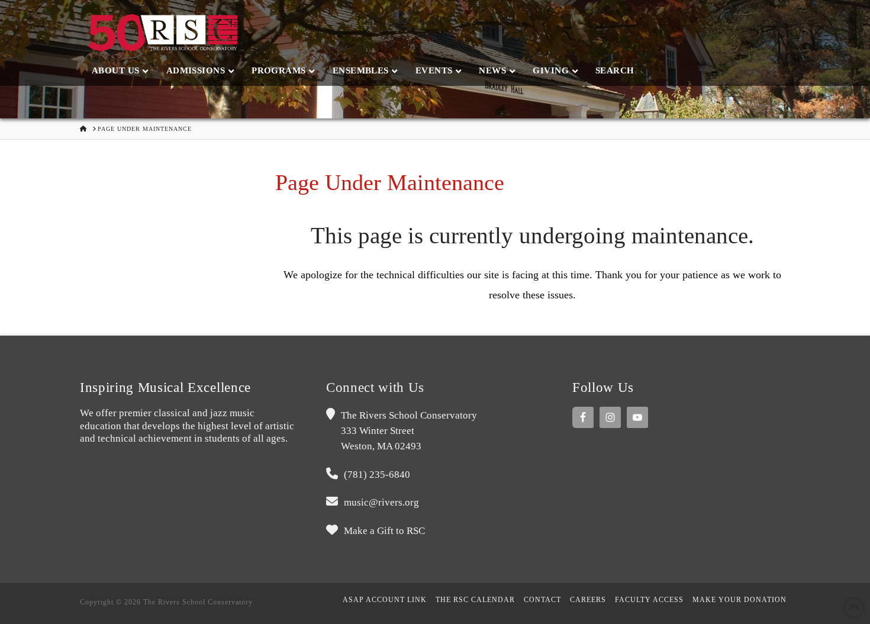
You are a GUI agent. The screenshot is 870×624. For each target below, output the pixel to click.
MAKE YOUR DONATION (739, 600)
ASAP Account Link (385, 600)
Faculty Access (649, 600)
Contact (542, 600)
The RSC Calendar (475, 600)
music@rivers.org (381, 502)
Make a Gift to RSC (384, 530)
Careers (588, 600)
